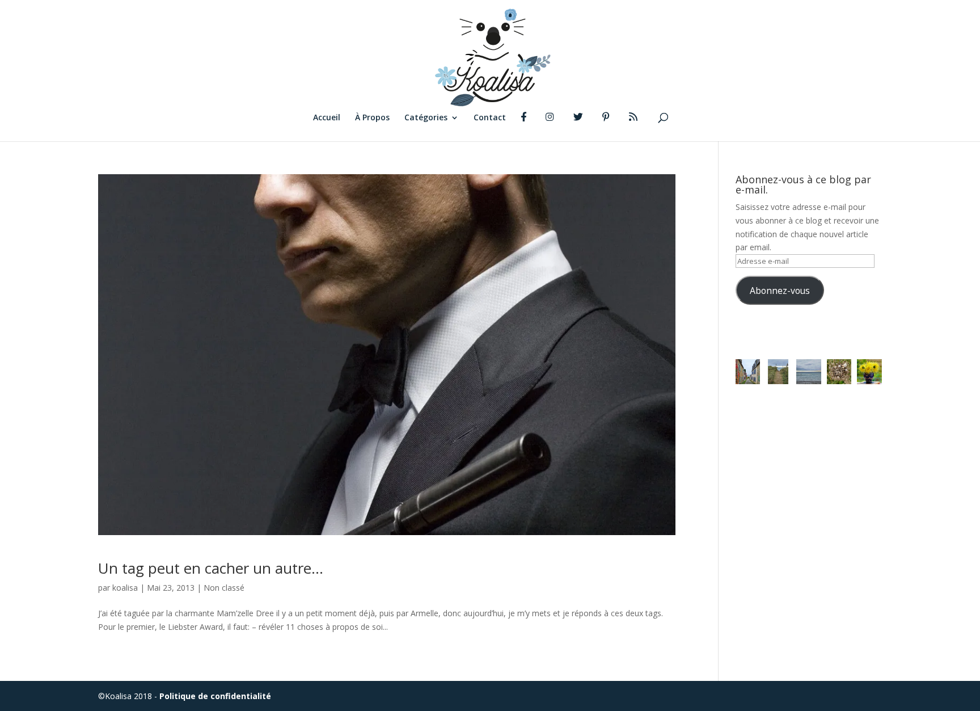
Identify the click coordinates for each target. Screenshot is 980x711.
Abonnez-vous (780, 290)
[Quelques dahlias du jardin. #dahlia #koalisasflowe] (869, 371)
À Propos (372, 118)
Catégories (425, 118)
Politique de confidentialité (215, 696)
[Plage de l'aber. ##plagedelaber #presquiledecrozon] (778, 371)
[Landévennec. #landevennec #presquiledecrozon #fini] (748, 371)
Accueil (326, 118)
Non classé (224, 587)
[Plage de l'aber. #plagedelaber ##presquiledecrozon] (808, 371)
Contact (490, 118)
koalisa (125, 587)
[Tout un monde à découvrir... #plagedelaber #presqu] (839, 371)
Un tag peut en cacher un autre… (210, 568)
